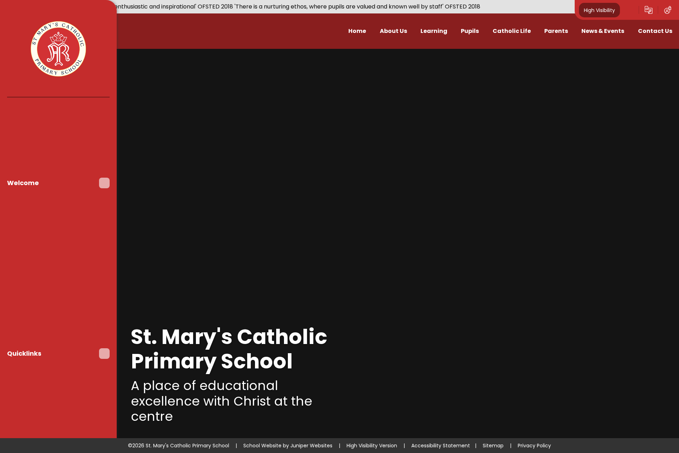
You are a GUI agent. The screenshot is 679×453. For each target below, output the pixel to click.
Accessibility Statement (440, 445)
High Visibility (599, 9)
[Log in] (667, 10)
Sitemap (493, 445)
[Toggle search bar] (629, 10)
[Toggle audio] (623, 84)
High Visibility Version (372, 445)
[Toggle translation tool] (648, 10)
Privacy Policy (534, 445)
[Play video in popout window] (643, 84)
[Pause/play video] (602, 84)
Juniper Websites (311, 445)
